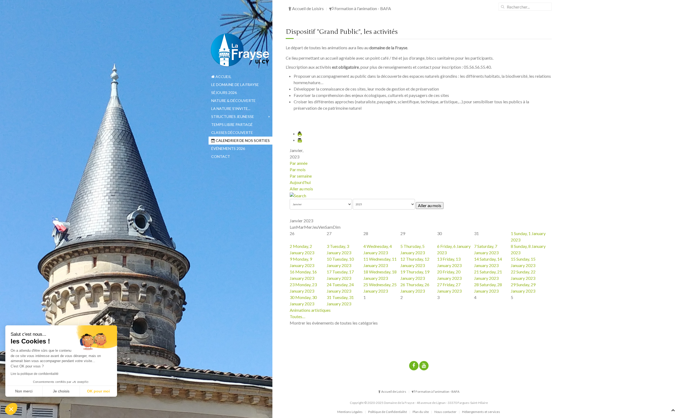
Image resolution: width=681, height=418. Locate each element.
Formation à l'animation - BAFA (362, 8)
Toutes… (297, 316)
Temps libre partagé (232, 124)
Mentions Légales (350, 412)
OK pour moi (98, 391)
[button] (11, 409)
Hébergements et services (481, 412)
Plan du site (421, 412)
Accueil (223, 76)
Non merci (23, 391)
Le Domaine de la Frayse (235, 84)
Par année (299, 163)
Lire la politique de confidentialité (35, 374)
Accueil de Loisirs (307, 8)
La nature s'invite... (230, 108)
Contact (220, 156)
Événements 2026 (228, 148)
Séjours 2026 (224, 92)
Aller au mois (301, 188)
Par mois (298, 169)
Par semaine (301, 175)
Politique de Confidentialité (387, 412)
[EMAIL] (300, 139)
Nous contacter (445, 412)
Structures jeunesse (232, 116)
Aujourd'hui (300, 182)
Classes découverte (232, 132)
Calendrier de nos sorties (242, 140)
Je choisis (61, 391)
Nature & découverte (233, 100)
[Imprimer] (300, 133)
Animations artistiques (310, 310)
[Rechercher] (298, 195)
